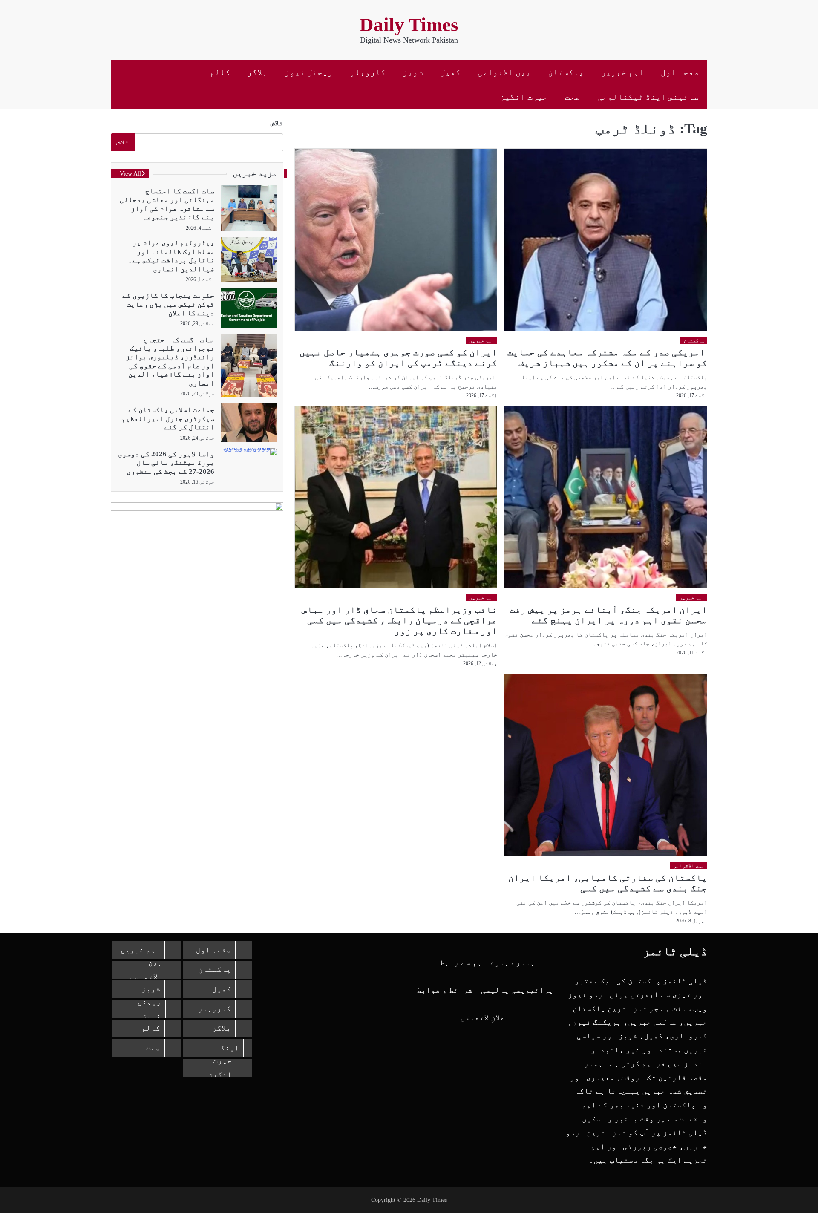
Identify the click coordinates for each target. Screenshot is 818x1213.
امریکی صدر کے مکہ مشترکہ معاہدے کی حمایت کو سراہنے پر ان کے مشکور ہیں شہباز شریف (607, 357)
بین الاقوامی (504, 72)
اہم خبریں (622, 72)
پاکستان (566, 72)
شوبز (413, 72)
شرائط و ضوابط (444, 990)
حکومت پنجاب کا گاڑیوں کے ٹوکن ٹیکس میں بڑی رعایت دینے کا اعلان (168, 304)
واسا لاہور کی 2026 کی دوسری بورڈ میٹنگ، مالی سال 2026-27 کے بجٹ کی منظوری (166, 462)
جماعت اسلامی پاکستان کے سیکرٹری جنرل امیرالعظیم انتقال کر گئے (167, 418)
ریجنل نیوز (309, 72)
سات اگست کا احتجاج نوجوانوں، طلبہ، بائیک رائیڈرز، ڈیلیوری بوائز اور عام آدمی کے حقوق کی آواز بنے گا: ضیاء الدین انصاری (170, 361)
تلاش (277, 123)
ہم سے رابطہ (458, 962)
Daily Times (409, 24)
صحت (572, 96)
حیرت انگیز (524, 96)
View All (130, 173)
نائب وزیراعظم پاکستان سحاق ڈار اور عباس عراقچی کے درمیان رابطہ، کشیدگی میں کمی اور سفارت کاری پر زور (399, 621)
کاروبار (368, 72)
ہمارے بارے (512, 962)
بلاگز (257, 72)
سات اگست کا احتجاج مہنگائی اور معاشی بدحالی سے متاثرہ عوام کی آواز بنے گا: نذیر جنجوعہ (167, 204)
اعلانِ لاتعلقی (485, 1017)
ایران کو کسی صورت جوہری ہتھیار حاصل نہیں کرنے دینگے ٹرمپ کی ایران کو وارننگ (398, 357)
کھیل (450, 72)
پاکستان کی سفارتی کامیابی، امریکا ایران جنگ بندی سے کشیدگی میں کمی (607, 883)
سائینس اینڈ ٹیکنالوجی (648, 96)
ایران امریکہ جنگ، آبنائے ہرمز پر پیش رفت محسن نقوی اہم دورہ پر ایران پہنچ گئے (608, 615)
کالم (220, 72)
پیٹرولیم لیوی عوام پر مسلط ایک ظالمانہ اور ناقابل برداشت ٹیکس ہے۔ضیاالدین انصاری (171, 256)
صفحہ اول (680, 72)
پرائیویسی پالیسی (517, 990)
